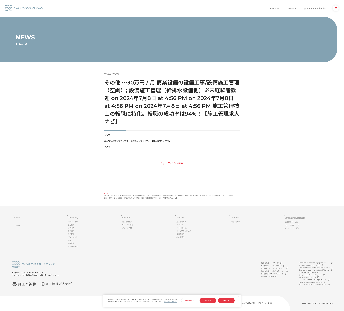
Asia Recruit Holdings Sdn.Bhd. (310, 282)
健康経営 (71, 243)
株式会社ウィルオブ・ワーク (271, 266)
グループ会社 (73, 237)
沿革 (69, 240)
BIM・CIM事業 (127, 225)
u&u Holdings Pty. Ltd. (307, 277)
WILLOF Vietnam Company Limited (313, 284)
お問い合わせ (235, 222)
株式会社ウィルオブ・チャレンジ (273, 268)
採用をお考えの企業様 (295, 218)
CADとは (179, 225)
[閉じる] (238, 297)
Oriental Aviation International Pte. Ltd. (314, 270)
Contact (235, 217)
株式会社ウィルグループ (270, 263)
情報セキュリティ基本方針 (245, 303)
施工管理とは (181, 222)
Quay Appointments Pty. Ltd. (310, 275)
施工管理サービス (291, 222)
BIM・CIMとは (181, 228)
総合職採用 (180, 237)
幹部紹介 (71, 231)
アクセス (71, 228)
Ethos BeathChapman (307, 272)
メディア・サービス (292, 228)
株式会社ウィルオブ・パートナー (273, 271)
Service (126, 217)
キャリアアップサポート (185, 231)
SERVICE (292, 8)
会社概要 (71, 225)
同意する (226, 300)
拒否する (208, 300)
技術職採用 (180, 234)
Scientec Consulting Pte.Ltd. (309, 265)
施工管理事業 (127, 222)
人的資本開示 (73, 246)
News (17, 225)
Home (17, 217)
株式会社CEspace (267, 276)
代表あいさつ (73, 222)
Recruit (180, 217)
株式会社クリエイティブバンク (272, 274)
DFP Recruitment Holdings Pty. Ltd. (313, 280)
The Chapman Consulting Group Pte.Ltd (315, 268)
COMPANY (274, 8)
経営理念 (71, 234)
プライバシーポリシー (266, 303)
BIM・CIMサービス (292, 225)
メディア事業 (127, 228)
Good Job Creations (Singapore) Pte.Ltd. (314, 263)
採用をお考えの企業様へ (315, 8)
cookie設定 (189, 300)
